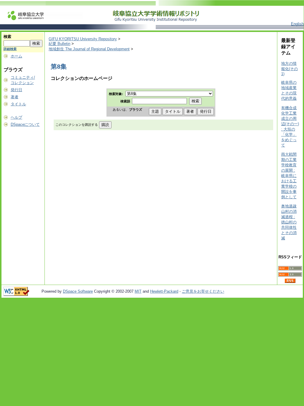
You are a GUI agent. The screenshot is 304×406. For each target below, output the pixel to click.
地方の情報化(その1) (289, 68)
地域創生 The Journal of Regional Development (89, 49)
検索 (7, 36)
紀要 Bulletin (59, 43)
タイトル (18, 104)
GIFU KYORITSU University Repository (83, 39)
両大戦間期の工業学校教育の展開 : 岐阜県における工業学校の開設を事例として (289, 175)
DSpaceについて (25, 124)
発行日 (16, 90)
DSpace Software (78, 291)
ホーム (16, 56)
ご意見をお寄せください (203, 291)
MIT (138, 291)
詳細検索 (10, 49)
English (297, 24)
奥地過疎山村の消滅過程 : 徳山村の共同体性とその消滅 (289, 222)
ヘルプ (16, 117)
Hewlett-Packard (164, 291)
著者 (14, 97)
